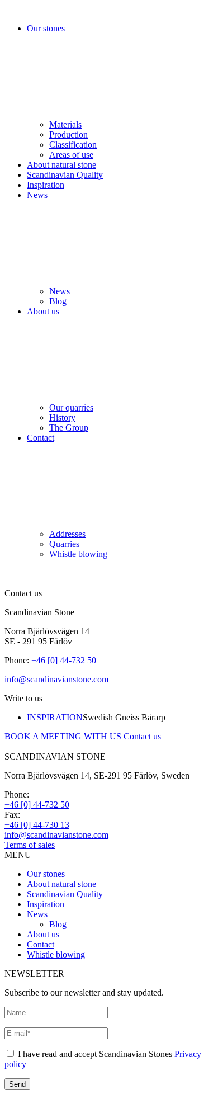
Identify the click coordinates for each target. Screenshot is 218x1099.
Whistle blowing (78, 554)
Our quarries (71, 407)
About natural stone (61, 164)
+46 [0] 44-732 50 (62, 660)
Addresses (67, 534)
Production (68, 134)
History (62, 417)
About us (43, 934)
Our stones (46, 874)
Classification (73, 144)
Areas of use (71, 154)
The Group (68, 427)
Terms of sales (29, 845)
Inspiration (45, 185)
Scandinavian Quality (65, 175)
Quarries (64, 544)
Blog (58, 301)
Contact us (142, 736)
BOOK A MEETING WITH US (64, 736)
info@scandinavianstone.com (56, 679)
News (59, 291)
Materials (65, 124)
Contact (40, 944)
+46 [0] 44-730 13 (36, 824)
